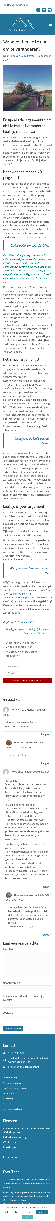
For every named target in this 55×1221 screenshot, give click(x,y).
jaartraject (21, 605)
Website (8, 1013)
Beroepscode (8, 1093)
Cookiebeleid (8, 1104)
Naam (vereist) (12, 982)
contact (13, 608)
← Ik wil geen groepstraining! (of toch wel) (27, 629)
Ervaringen (9, 1147)
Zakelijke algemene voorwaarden (16, 1088)
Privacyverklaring (10, 1078)
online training (15, 255)
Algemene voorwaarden (12, 1083)
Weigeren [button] (28, 1217)
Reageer (46, 734)
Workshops (9, 1142)
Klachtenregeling (9, 1098)
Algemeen (23, 622)
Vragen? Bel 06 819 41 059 (16, 4)
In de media (10, 1157)
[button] (27, 680)
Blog (32, 622)
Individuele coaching (15, 1137)
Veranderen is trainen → (38, 633)
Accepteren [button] (41, 1212)
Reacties (8, 949)
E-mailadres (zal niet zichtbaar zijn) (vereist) (23, 997)
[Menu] (50, 24)
